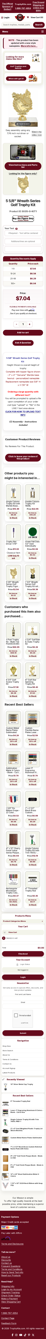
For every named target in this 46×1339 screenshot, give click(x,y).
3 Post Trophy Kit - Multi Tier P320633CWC (12, 642)
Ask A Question (23, 342)
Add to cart (23, 332)
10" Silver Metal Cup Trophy (21, 1084)
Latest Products (9, 1073)
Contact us (6, 1263)
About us (5, 1257)
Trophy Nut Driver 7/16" (11, 543)
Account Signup (9, 1068)
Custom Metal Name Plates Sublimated (26, 1138)
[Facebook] (12, 1335)
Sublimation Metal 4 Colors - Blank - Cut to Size (13, 770)
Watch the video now (37, 133)
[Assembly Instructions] (23, 152)
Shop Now (7, 1046)
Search (39, 25)
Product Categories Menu (14, 921)
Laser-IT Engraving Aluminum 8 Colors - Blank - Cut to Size (26, 1111)
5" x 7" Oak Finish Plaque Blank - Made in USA (26, 1166)
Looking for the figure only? (23, 173)
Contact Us (7, 1064)
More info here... (29, 46)
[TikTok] (25, 1335)
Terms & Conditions (10, 1059)
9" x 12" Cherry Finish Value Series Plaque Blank (13, 851)
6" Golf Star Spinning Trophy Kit (30, 682)
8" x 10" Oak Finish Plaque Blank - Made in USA (26, 1157)
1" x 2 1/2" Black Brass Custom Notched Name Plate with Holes (26, 1148)
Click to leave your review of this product (23, 457)
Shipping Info (7, 1286)
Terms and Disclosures (12, 1244)
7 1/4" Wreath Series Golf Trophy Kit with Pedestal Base (32, 584)
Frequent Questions (10, 1266)
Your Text (9, 228)
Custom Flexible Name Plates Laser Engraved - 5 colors (31, 730)
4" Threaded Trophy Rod (31, 890)
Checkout (23, 954)
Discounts (6, 1260)
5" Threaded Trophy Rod (20, 1101)
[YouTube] (20, 1335)
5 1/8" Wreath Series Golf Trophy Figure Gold (12, 584)
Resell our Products (11, 1275)
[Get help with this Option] (16, 229)
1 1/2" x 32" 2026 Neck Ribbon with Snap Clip (26, 1184)
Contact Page (7, 1318)
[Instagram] (16, 1335)
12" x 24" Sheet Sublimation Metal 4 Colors (24, 1175)
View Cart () (37, 17)
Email (23, 1002)
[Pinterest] (29, 1335)
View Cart (12, 932)
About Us (6, 1055)
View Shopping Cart (11, 1301)
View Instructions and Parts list (23, 166)
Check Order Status (10, 1295)
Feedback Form (8, 1323)
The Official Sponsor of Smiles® (7, 6)
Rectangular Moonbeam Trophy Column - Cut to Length (13, 891)
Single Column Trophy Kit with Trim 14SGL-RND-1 (24, 1120)
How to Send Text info (12, 1272)
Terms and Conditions (11, 1269)
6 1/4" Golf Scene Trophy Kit (12, 682)
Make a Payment (9, 1298)
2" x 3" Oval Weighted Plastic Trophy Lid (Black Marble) (26, 1129)
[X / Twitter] (33, 1335)
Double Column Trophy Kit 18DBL (32, 504)
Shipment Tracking (10, 1292)
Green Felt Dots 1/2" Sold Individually (32, 544)
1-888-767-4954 (23, 8)
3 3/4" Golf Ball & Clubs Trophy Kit (32, 642)
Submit (23, 1033)
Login (23, 977)
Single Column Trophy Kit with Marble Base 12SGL (13, 504)
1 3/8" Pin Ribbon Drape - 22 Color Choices (13, 810)
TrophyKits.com (23, 4)
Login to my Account (11, 1289)
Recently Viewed (16, 1079)
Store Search (8, 1051)
